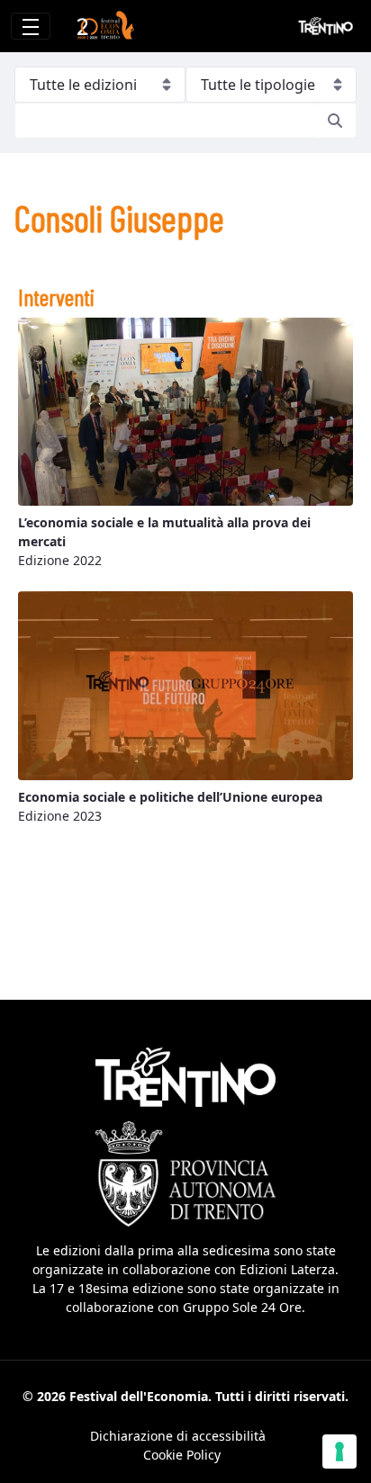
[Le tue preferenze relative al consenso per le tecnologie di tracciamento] (339, 1451)
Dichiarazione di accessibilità (178, 1435)
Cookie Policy (182, 1454)
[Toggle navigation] (30, 26)
